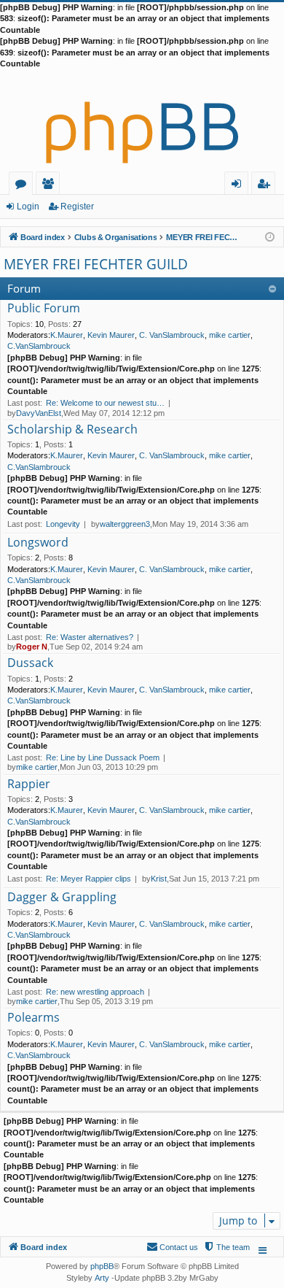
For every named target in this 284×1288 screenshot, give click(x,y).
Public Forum (43, 308)
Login (28, 206)
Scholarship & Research (72, 430)
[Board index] (142, 120)
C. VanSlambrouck (172, 335)
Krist (159, 878)
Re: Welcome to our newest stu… (105, 402)
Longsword (37, 543)
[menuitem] (226, 1247)
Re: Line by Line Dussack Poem (102, 757)
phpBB (102, 1266)
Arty (102, 1277)
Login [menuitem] (239, 186)
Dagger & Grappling (62, 897)
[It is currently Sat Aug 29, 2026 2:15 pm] (270, 236)
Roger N (31, 646)
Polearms (33, 1018)
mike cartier (230, 335)
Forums (23, 186)
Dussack (30, 663)
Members (50, 186)
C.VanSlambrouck (39, 346)
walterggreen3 (125, 524)
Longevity (63, 524)
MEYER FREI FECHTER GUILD (96, 264)
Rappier (28, 784)
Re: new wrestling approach (95, 991)
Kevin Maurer (111, 335)
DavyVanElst (38, 413)
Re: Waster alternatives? (89, 637)
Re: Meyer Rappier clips (88, 878)
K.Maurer (66, 335)
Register (77, 206)
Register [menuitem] (267, 186)
